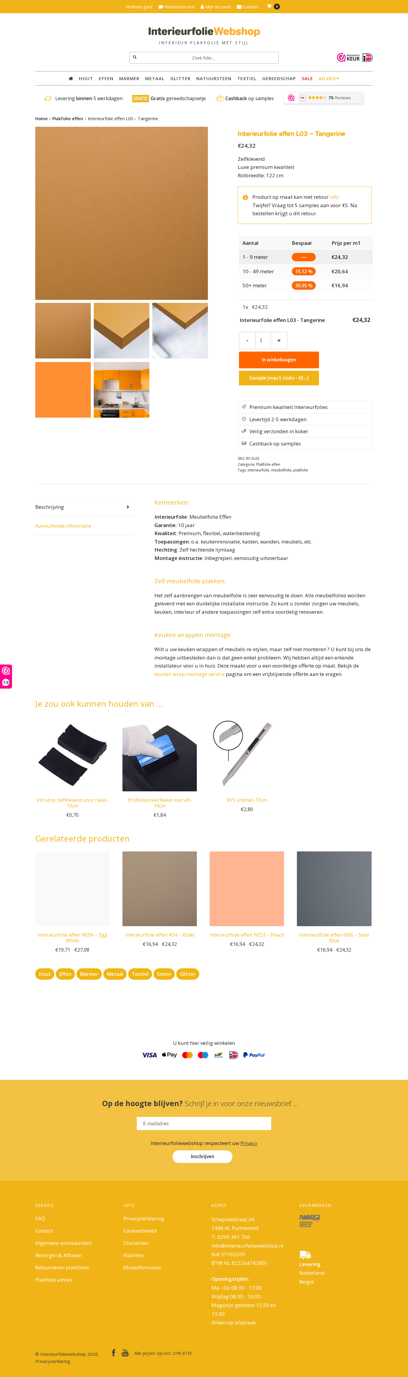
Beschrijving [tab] (49, 506)
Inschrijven (202, 1156)
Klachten (133, 1255)
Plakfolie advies (53, 1279)
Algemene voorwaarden (63, 1242)
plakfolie (300, 470)
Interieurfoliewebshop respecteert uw (204, 1143)
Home (41, 118)
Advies (327, 78)
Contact (44, 1230)
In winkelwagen (279, 359)
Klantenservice (179, 7)
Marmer (129, 78)
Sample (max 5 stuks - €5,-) (279, 378)
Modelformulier (142, 1267)
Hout (86, 78)
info (334, 196)
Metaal (155, 78)
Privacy (248, 1143)
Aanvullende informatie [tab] (63, 525)
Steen (164, 974)
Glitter (180, 78)
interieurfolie (258, 470)
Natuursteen (214, 78)
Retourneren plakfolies (62, 1267)
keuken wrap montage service (189, 674)
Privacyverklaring (143, 1218)
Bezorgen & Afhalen (58, 1255)
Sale (307, 78)
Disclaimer (136, 1242)
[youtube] (125, 1352)
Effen (106, 78)
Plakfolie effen (67, 118)
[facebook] (114, 1352)
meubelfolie (281, 470)
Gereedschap (279, 78)
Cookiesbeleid (140, 1230)
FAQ (40, 1218)
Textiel (246, 78)
